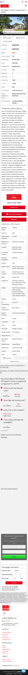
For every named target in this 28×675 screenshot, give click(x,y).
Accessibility (9, 673)
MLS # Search (5, 637)
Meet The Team (6, 659)
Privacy (20, 673)
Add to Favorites (8, 41)
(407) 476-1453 (14, 203)
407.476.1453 (7, 621)
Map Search (5, 634)
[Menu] (26, 6)
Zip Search (5, 636)
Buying (4, 645)
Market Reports (6, 649)
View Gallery (8, 32)
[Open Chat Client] (24, 671)
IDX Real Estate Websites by (9, 671)
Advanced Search (6, 632)
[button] (1, 24)
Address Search (6, 639)
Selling (4, 647)
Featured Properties (7, 661)
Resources (5, 653)
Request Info (21, 37)
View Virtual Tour (19, 32)
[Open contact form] (26, 2)
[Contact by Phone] (22, 2)
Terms (15, 673)
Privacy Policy (16, 665)
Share (15, 219)
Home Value (5, 651)
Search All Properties (15, 214)
